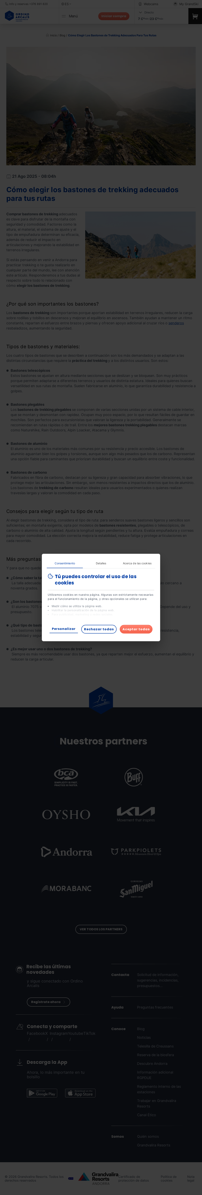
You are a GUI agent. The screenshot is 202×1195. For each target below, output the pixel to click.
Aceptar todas (136, 629)
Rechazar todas (99, 629)
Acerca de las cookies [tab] (137, 563)
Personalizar (64, 629)
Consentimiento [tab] (65, 563)
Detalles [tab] (101, 563)
